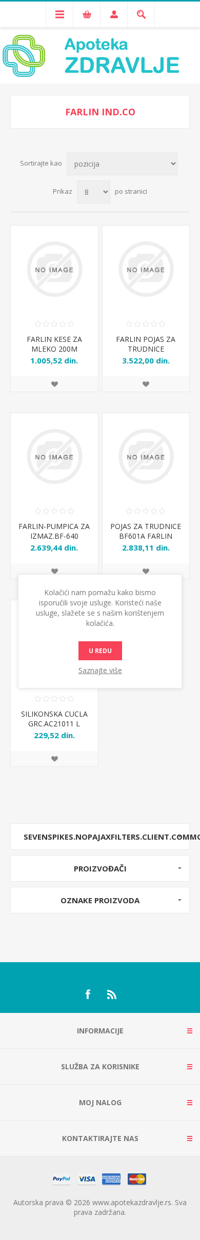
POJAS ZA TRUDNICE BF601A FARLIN (145, 531)
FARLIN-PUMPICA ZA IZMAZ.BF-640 (54, 531)
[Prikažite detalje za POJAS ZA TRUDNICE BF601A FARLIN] (146, 456)
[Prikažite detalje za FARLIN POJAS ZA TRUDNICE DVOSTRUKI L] (146, 269)
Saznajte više (100, 670)
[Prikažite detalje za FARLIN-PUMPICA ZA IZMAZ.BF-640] (54, 456)
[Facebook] (87, 994)
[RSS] (112, 994)
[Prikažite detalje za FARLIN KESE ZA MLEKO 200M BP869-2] (54, 269)
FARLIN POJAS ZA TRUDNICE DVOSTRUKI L (145, 348)
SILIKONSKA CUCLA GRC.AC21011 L (54, 718)
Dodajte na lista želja (54, 384)
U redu (100, 650)
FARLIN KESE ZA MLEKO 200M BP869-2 (54, 348)
